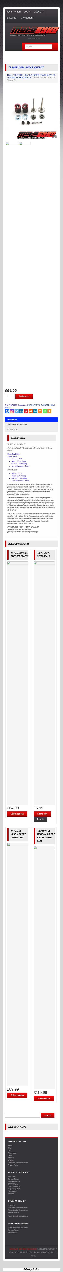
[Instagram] (12, 411)
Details (40, 819)
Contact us (11, 1205)
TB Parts (11, 1194)
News (10, 1155)
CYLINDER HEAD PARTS (19, 77)
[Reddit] (31, 411)
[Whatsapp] (45, 411)
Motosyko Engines (14, 1181)
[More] (49, 411)
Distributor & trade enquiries (17, 1208)
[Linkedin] (21, 411)
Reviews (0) (12, 429)
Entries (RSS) (25, 1252)
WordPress (13, 1252)
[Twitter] (17, 411)
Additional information (17, 424)
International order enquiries (18, 1210)
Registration (13, 12)
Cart (9, 1150)
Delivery (39, 12)
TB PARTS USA (21, 75)
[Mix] (40, 411)
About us (11, 1158)
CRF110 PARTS (33, 405)
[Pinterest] (26, 411)
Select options (17, 814)
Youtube (11, 1160)
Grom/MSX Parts (14, 1186)
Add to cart (24, 396)
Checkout (11, 18)
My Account (27, 18)
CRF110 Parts (13, 1184)
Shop (9, 1148)
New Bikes (11, 1177)
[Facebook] (7, 411)
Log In (27, 12)
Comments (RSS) (43, 1252)
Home (10, 75)
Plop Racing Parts (14, 1189)
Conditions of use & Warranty (18, 1163)
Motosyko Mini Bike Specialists (23, 1249)
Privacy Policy (13, 1165)
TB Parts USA (12, 1233)
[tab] (31, 419)
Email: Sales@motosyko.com (18, 1216)
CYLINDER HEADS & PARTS (42, 75)
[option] (31, 113)
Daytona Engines (13, 1179)
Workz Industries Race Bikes (18, 1228)
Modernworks (12, 1191)
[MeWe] (35, 411)
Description (12, 420)
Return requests (13, 1212)
